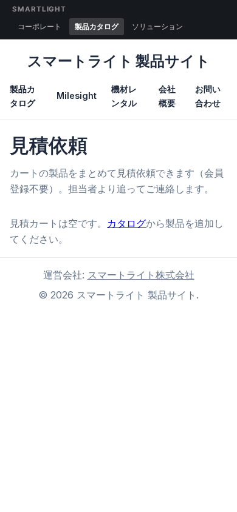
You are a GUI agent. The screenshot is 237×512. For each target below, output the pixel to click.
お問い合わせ (208, 96)
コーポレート (39, 26)
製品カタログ (96, 26)
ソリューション (157, 26)
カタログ (126, 223)
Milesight (77, 95)
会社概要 (167, 96)
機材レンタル (124, 96)
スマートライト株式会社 (141, 275)
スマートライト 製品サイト (118, 61)
